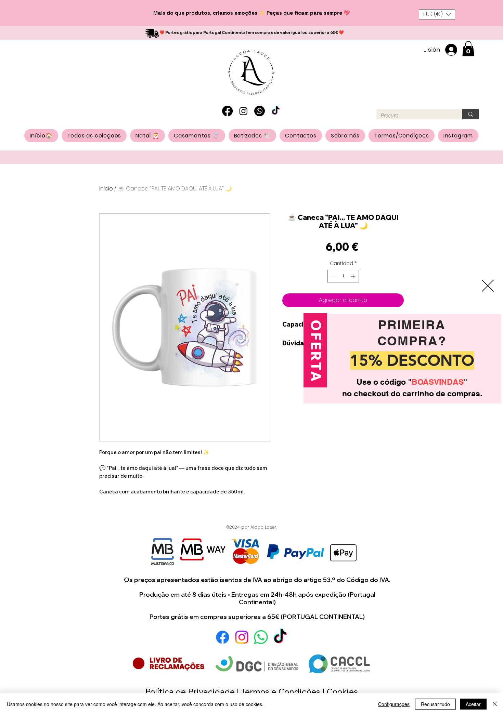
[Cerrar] (495, 704)
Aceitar (473, 704)
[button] (475, 362)
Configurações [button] (394, 704)
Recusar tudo (435, 704)
